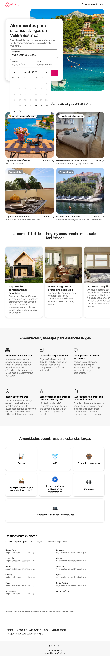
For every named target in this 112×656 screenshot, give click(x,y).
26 (30, 105)
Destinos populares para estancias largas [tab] (23, 541)
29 (46, 105)
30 (14, 111)
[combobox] (34, 55)
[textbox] (22, 64)
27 (36, 105)
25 (25, 105)
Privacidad (49, 653)
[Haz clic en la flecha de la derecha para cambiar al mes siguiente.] (46, 72)
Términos (61, 653)
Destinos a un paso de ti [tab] (57, 541)
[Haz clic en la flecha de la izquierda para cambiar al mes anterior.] (15, 72)
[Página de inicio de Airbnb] (12, 4)
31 (20, 111)
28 (41, 105)
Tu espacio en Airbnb (92, 4)
